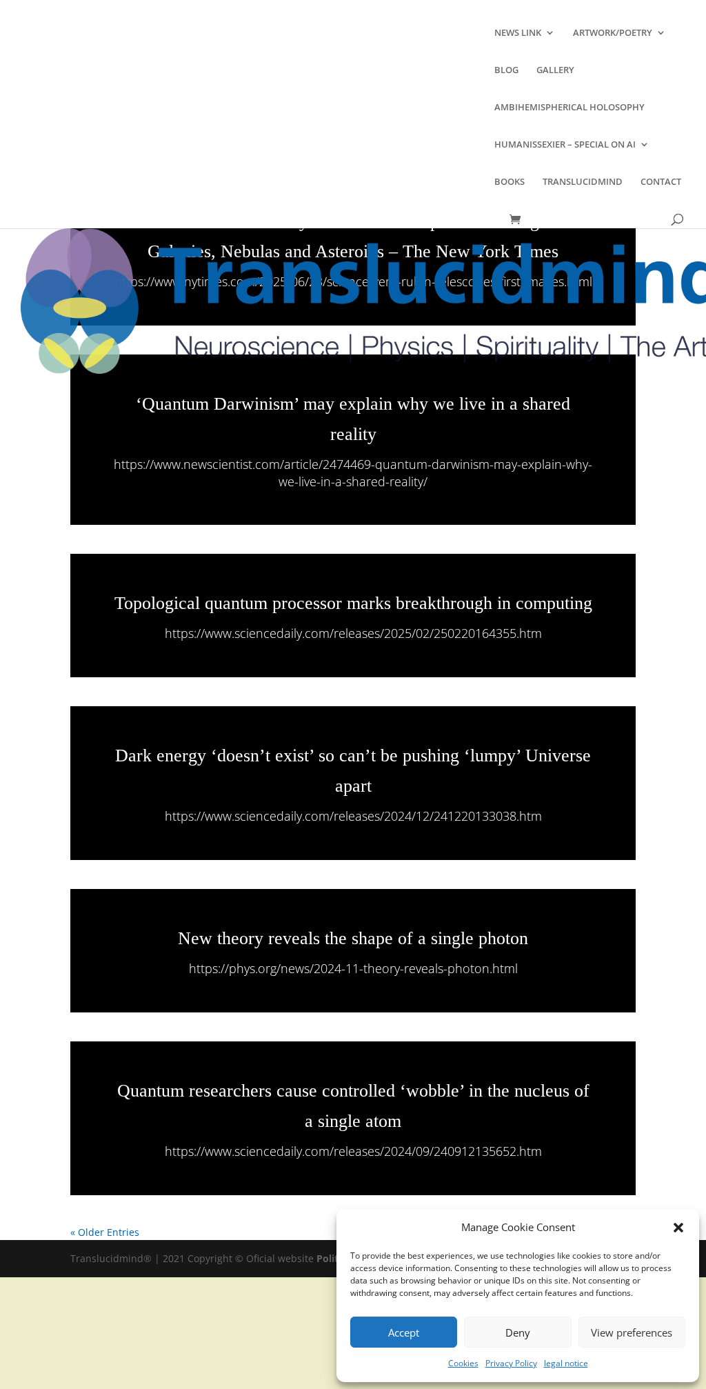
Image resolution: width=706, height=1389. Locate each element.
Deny (517, 1332)
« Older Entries (104, 1232)
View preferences (631, 1332)
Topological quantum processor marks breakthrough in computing (353, 603)
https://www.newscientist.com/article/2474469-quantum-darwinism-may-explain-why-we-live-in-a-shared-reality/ (353, 473)
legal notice (566, 1363)
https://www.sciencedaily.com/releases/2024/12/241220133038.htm (353, 816)
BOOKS (509, 182)
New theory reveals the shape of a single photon (353, 938)
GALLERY (555, 70)
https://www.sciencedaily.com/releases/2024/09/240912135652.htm (353, 1151)
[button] (678, 1228)
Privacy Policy (511, 1363)
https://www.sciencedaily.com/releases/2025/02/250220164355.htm (353, 633)
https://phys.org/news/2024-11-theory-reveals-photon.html (353, 968)
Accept (403, 1332)
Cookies (463, 1363)
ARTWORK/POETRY (612, 33)
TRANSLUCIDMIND (583, 182)
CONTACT (661, 182)
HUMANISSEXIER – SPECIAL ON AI (565, 144)
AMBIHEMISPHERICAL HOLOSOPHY (569, 107)
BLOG (506, 70)
